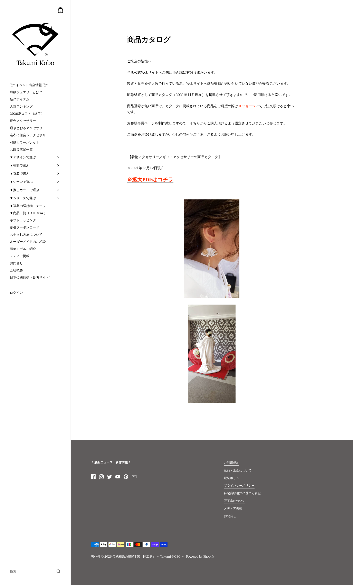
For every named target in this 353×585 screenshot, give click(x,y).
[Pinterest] (126, 477)
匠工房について (234, 501)
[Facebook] (93, 477)
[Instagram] (101, 477)
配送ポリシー (233, 478)
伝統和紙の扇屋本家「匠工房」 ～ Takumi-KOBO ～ (148, 556)
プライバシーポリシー (239, 485)
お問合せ (230, 516)
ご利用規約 (231, 462)
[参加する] (58, 571)
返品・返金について (237, 470)
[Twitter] (110, 477)
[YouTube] (118, 477)
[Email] (134, 477)
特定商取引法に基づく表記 (242, 493)
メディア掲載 (233, 508)
